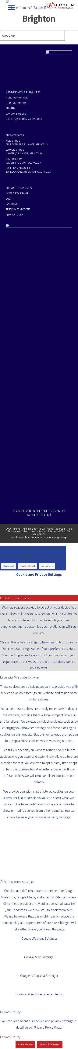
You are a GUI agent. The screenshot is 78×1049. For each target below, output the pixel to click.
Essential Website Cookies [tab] (20, 677)
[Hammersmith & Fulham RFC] (31, 7)
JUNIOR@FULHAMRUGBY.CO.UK (23, 163)
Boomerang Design (56, 537)
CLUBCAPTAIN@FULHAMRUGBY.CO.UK (27, 144)
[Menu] (9, 7)
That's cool (8, 565)
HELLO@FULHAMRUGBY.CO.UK (25, 119)
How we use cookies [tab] (14, 598)
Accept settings (25, 1044)
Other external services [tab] (17, 881)
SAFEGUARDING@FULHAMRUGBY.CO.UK (28, 172)
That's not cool (27, 565)
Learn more (47, 565)
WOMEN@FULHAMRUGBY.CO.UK (24, 153)
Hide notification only (50, 1044)
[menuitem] (9, 7)
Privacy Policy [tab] (10, 1012)
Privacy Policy (10, 1037)
